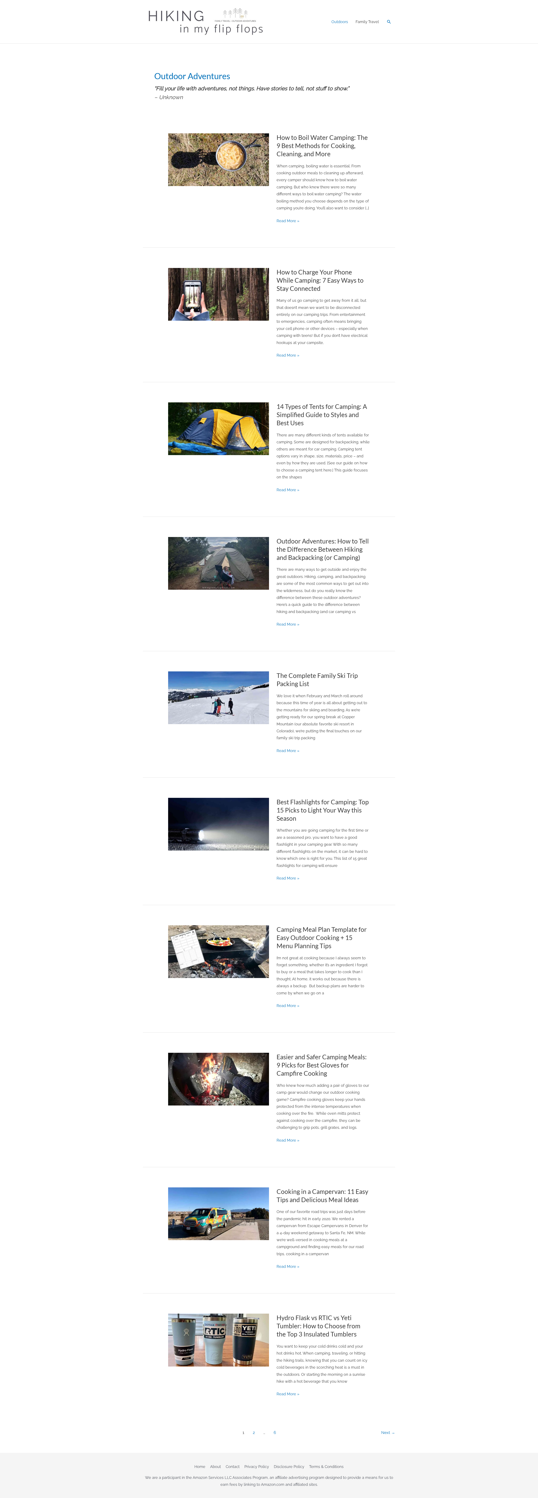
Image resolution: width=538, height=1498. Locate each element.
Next (388, 1432)
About (215, 1466)
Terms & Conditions (326, 1466)
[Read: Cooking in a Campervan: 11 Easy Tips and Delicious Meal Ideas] (218, 1213)
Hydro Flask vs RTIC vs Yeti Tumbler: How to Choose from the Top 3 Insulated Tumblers (318, 1326)
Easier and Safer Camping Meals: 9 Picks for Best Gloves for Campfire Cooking (322, 1065)
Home (199, 1466)
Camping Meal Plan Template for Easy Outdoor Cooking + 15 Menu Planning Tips (322, 937)
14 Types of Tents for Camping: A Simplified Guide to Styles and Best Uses (322, 415)
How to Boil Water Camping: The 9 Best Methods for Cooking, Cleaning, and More (322, 146)
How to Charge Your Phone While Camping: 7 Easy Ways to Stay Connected (320, 280)
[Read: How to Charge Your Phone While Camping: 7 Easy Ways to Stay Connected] (218, 294)
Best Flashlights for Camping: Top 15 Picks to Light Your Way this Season (323, 810)
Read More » (288, 221)
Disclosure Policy (289, 1466)
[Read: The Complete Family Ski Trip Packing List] (218, 697)
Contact (233, 1466)
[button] (388, 21)
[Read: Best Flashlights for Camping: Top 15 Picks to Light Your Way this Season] (218, 824)
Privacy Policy (256, 1466)
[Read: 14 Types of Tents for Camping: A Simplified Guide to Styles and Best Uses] (218, 428)
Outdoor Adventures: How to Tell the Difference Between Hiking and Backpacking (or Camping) (323, 549)
